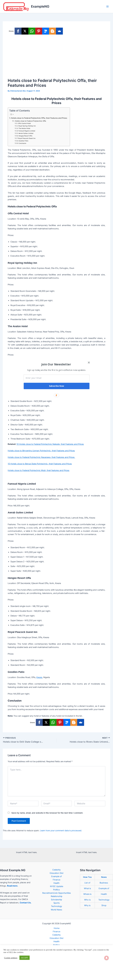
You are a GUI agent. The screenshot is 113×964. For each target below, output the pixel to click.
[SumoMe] (59, 31)
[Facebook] (18, 31)
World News (56, 909)
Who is (87, 900)
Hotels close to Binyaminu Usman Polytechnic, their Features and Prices (41, 450)
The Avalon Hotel (24, 128)
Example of (56, 876)
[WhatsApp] (31, 31)
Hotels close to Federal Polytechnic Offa (30, 121)
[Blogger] (52, 31)
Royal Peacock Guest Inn (26, 138)
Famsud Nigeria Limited (26, 131)
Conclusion (22, 143)
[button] (56, 364)
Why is (87, 905)
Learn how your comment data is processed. (61, 830)
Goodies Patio (23, 141)
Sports (56, 903)
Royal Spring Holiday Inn (27, 126)
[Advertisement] (56, 56)
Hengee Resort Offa (25, 136)
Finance (56, 879)
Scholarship (56, 899)
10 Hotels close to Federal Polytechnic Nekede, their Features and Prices (50, 444)
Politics (56, 889)
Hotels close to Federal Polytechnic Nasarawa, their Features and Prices (41, 457)
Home (56, 928)
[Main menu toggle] (107, 6)
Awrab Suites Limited (25, 133)
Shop (103, 905)
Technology (56, 906)
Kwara (39, 677)
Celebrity (56, 870)
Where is (87, 894)
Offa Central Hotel (24, 123)
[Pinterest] (38, 31)
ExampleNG (40, 6)
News (104, 877)
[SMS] (45, 31)
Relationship (56, 896)
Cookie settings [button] (10, 958)
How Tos (87, 877)
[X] (24, 31)
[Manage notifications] (106, 958)
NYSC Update (56, 886)
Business (104, 883)
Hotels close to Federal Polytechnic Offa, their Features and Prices (39, 118)
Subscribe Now (56, 386)
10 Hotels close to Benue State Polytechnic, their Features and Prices (40, 464)
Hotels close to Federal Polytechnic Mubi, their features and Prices (38, 470)
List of (87, 883)
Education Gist (56, 873)
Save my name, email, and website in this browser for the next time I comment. (47, 813)
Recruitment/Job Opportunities (56, 893)
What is (87, 888)
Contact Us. (25, 902)
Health (56, 883)
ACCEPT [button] (24, 958)
